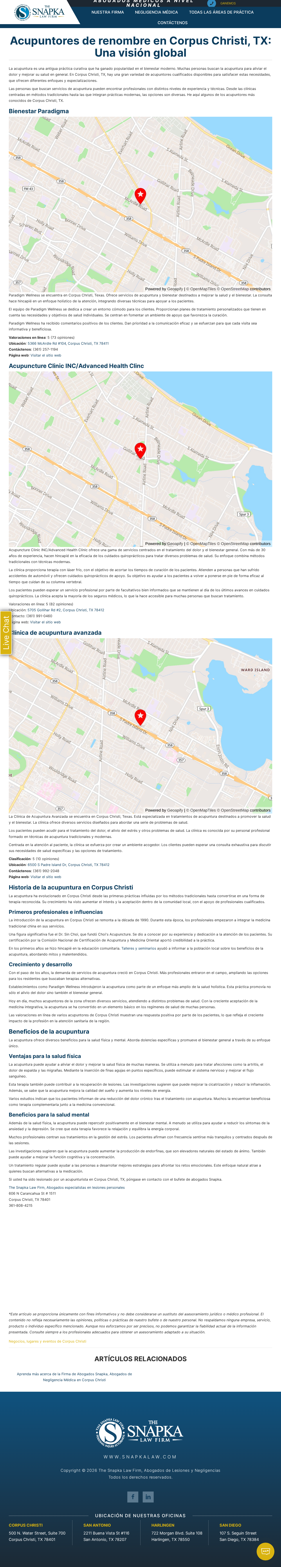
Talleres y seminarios (138, 948)
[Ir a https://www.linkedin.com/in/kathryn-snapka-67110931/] (148, 1497)
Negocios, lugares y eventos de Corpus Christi (47, 1341)
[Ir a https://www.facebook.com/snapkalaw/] (132, 1497)
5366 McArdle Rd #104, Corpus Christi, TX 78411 (68, 343)
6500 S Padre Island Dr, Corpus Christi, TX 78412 (69, 864)
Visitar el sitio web (46, 355)
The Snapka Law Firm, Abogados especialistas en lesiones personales (67, 1187)
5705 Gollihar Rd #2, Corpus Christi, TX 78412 (65, 610)
